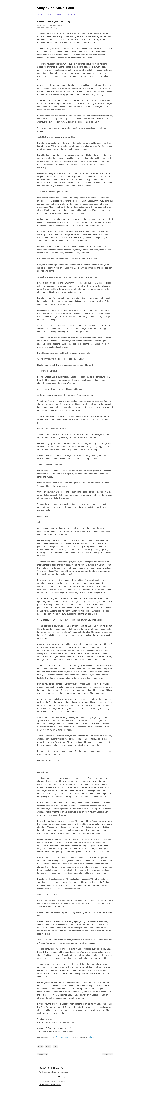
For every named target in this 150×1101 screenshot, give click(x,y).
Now (49, 14)
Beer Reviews (44, 1077)
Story (55, 1046)
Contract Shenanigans (59, 1077)
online (90, 1037)
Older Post (107, 1054)
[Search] (81, 14)
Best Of (40, 1046)
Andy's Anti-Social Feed (55, 8)
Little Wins (71, 14)
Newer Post (43, 1054)
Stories (58, 14)
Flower (48, 1046)
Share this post (62, 1037)
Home (39, 14)
